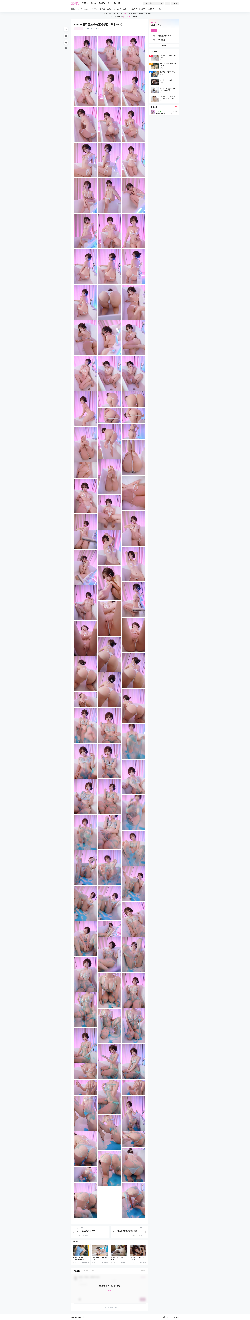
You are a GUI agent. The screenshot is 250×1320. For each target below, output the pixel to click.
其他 (159, 9)
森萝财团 (151, 9)
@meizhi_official (127, 17)
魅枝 (83, 1317)
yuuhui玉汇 (79, 29)
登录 (167, 3)
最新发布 (85, 3)
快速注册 (175, 3)
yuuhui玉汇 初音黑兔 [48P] (86, 1231)
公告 (109, 3)
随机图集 (102, 3)
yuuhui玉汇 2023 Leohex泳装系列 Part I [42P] (80, 1260)
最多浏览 (93, 3)
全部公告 (164, 45)
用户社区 (117, 3)
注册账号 (124, 14)
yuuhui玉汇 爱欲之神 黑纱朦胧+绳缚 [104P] (127, 1231)
